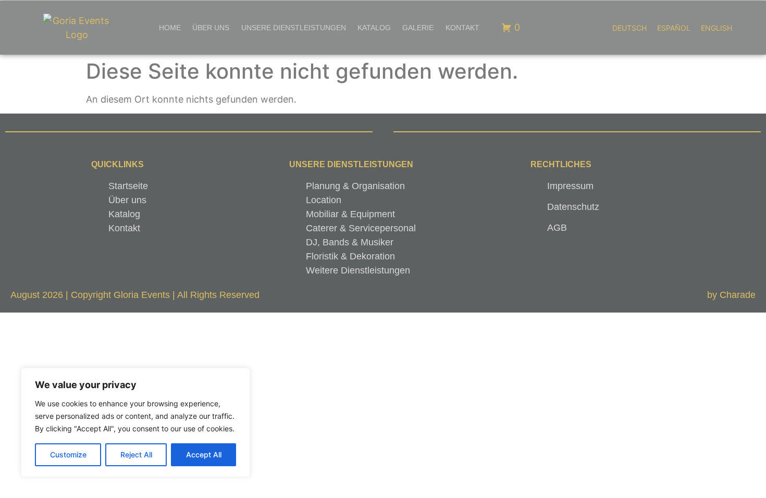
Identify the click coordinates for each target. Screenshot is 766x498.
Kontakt (462, 27)
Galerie (418, 27)
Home (170, 27)
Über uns (210, 27)
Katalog (374, 27)
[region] (135, 422)
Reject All (136, 454)
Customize (68, 454)
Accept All (203, 454)
